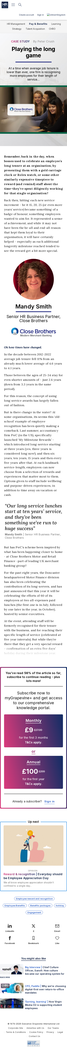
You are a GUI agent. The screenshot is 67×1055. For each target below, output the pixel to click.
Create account (26, 15)
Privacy (50, 1032)
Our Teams (53, 1028)
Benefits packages (40, 905)
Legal (60, 1032)
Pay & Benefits (38, 23)
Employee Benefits (15, 905)
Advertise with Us (35, 1028)
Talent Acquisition (35, 28)
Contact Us (34, 1036)
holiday (60, 905)
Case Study (20, 41)
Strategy (16, 28)
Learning (56, 23)
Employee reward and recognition (34, 898)
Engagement (34, 912)
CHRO (52, 28)
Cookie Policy (36, 1032)
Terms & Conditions (16, 1032)
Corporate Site (15, 1028)
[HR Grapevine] (5, 5)
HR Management (16, 23)
